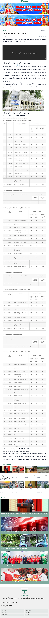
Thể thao (4, 614)
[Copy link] (43, 36)
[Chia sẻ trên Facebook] (39, 36)
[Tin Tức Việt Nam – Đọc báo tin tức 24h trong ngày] (24, 1)
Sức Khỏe (28, 610)
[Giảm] (3, 37)
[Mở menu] (2, 1)
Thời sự (4, 612)
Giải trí (27, 614)
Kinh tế (4, 610)
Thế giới (28, 612)
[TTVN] (24, 592)
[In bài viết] (45, 36)
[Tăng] (8, 37)
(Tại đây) (5, 71)
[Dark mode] (47, 1)
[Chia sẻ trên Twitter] (41, 36)
